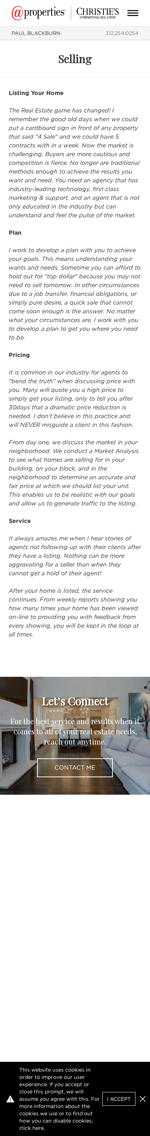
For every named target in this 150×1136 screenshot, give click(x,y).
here (38, 1128)
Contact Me (75, 767)
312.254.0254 (122, 33)
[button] (143, 1099)
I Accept (119, 1099)
